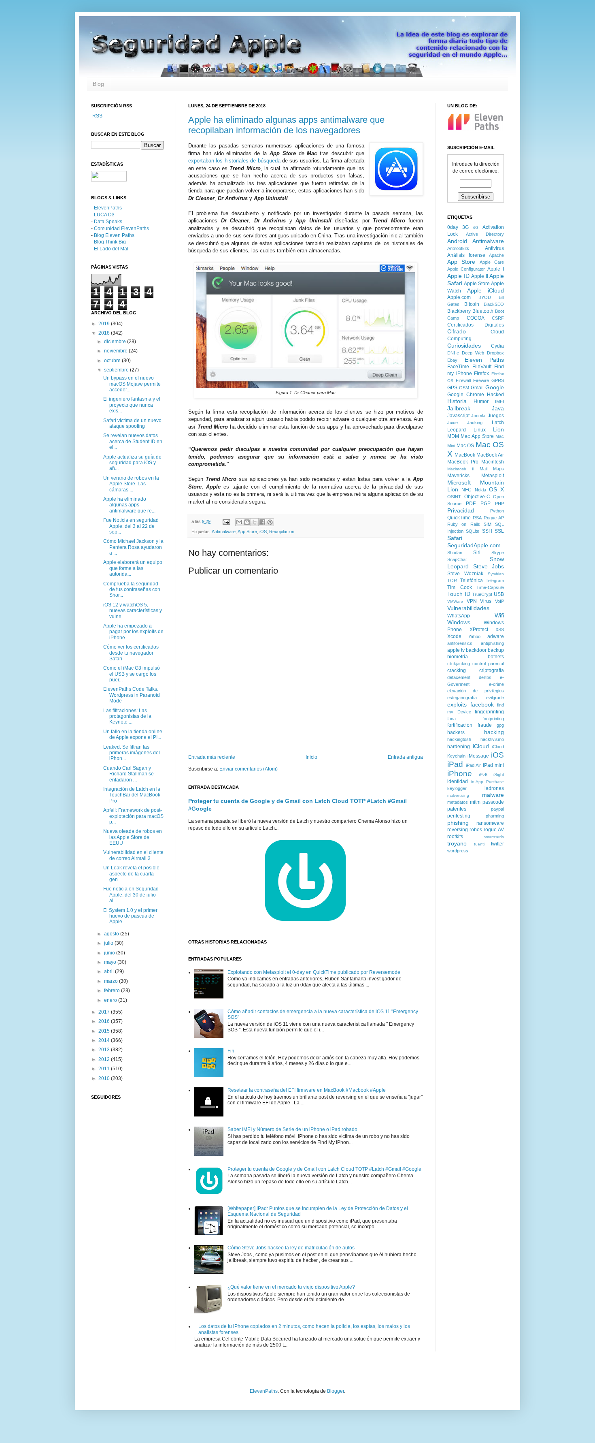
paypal (497, 809)
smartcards (494, 837)
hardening (458, 746)
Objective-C (477, 497)
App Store (247, 531)
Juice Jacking (464, 422)
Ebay (452, 360)
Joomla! (479, 415)
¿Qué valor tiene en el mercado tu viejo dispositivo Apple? (291, 1287)
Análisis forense (466, 255)
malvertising (458, 795)
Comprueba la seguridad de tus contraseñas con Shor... (131, 589)
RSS (96, 116)
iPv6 (483, 774)
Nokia (480, 489)
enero (111, 1000)
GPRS (497, 380)
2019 (104, 324)
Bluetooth (482, 311)
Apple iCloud (485, 290)
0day (452, 227)
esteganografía (462, 697)
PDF (471, 503)
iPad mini (493, 765)
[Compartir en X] (255, 522)
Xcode (454, 636)
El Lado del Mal (111, 249)
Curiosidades (464, 345)
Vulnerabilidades (468, 608)
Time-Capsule (490, 587)
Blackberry (459, 311)
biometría (457, 657)
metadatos (457, 802)
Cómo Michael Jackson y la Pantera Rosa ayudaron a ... (133, 547)
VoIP (499, 601)
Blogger (335, 1391)
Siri (476, 552)
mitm (475, 802)
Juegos (496, 415)
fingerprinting (489, 712)
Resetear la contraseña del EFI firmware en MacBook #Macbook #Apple (306, 1090)
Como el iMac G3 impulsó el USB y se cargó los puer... (131, 674)
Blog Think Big (110, 242)
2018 (104, 333)
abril (109, 971)
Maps (498, 468)
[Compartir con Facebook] (262, 522)
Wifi (499, 615)
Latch (498, 422)
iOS (263, 531)
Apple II (479, 276)
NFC (466, 490)
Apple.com (459, 297)
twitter (497, 844)
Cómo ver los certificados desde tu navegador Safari (131, 653)
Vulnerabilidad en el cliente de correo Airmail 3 (133, 855)
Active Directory (485, 234)
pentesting (458, 816)
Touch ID (458, 594)
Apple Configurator (466, 269)
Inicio (311, 757)
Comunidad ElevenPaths (121, 228)
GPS (452, 388)
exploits (457, 704)
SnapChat (457, 559)
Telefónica (471, 580)
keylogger (457, 788)
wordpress (457, 850)
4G (475, 227)
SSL (499, 531)
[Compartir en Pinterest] (270, 522)
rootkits (455, 836)
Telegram (495, 580)
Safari (454, 538)
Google (494, 387)
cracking (456, 670)
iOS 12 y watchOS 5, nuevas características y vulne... (132, 610)
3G (465, 227)
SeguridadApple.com (474, 545)
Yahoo (474, 636)
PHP (499, 503)
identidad (457, 781)
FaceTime (458, 366)
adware (495, 636)
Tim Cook (459, 587)
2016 (104, 1021)
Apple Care (492, 262)
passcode (493, 802)
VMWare (455, 601)
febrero (112, 990)
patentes (456, 809)
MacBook (465, 455)
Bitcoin (471, 304)
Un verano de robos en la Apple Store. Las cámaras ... (131, 484)
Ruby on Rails (463, 524)
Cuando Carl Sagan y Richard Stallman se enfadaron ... (128, 774)
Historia (457, 401)
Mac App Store (477, 436)
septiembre (117, 370)
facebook (482, 704)
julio (109, 943)
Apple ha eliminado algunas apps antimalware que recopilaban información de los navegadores (286, 125)
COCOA (475, 318)
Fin (230, 1051)
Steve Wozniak (465, 573)
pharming (495, 815)
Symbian (496, 574)
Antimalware (224, 531)
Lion (498, 429)
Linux (480, 430)
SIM (487, 524)
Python (497, 510)
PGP (485, 503)
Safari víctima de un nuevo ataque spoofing (132, 423)
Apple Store (477, 283)
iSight (498, 774)
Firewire (481, 380)
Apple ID (458, 276)
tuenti (479, 844)
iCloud (481, 746)
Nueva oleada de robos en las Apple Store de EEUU (132, 837)
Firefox (481, 373)
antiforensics (459, 643)
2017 (104, 1012)
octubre (113, 360)
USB (499, 594)
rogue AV (494, 829)
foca (451, 718)
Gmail (477, 388)
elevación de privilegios (475, 690)
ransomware (490, 823)
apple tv (456, 650)
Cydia (497, 346)
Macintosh (492, 462)
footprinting (493, 718)
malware (493, 795)
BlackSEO (494, 304)
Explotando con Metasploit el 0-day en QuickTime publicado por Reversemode (313, 972)
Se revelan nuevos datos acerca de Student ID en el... (132, 441)
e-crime (496, 684)
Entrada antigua (405, 757)
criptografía (491, 670)
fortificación (459, 725)
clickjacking (458, 663)
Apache (496, 255)
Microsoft (459, 482)
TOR (452, 580)
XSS (499, 629)
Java (498, 408)
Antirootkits (458, 248)
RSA (477, 517)
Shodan (454, 552)
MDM (453, 436)
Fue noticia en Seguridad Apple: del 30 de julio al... (131, 894)
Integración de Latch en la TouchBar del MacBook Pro (131, 795)
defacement (458, 677)
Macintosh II (460, 469)
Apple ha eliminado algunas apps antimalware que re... (129, 505)
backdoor (476, 650)
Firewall (463, 380)
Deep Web (473, 352)
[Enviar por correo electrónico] (239, 522)
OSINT (454, 496)
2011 (104, 1069)
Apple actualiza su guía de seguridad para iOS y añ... (132, 463)
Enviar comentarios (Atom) (248, 769)
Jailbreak (458, 408)
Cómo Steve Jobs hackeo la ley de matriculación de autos (291, 1248)
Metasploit (492, 475)
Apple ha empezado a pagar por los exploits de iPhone (133, 631)
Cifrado (456, 331)
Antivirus (494, 248)
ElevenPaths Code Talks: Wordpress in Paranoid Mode (131, 695)
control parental (488, 663)
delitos (485, 677)
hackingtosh (459, 739)
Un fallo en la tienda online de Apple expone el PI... (132, 734)
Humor (481, 401)
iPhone (459, 773)
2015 (104, 1031)
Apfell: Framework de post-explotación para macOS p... (133, 816)
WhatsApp (458, 616)
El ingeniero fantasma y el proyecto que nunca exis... (131, 405)
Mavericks (458, 475)
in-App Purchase (487, 781)
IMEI (499, 401)
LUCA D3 (104, 215)
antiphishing (492, 643)
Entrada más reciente (211, 757)
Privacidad (460, 510)
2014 (104, 1040)
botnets (496, 657)
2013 (104, 1049)
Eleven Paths (484, 359)
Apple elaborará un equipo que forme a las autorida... (132, 568)
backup (496, 650)
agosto (112, 934)
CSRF (498, 318)
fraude (485, 725)
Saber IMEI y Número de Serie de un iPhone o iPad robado (292, 1129)
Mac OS (465, 445)
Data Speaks (108, 221)
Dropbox (495, 352)
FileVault (481, 366)
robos (476, 829)
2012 (104, 1059)
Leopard (456, 430)
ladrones (494, 788)
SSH (487, 531)
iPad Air (473, 765)
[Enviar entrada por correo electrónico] (226, 521)
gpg (500, 725)
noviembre (116, 351)
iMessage (478, 756)
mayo (110, 962)
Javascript (458, 415)
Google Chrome (465, 394)
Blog (98, 84)
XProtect (479, 629)
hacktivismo (492, 739)
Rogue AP (494, 517)
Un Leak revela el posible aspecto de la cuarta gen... (131, 873)
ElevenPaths (108, 208)
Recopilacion (281, 531)
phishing (458, 823)
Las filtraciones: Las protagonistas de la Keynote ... (127, 716)
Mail (483, 468)
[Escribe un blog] (247, 522)
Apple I (495, 269)
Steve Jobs (488, 566)
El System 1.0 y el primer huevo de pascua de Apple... (130, 916)
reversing (457, 829)
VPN (472, 601)
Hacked (495, 394)
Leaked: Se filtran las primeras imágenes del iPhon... (131, 753)
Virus (485, 601)
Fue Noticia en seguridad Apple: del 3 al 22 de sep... (131, 526)
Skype (497, 552)
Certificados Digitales (475, 325)
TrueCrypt (482, 594)
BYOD (484, 297)
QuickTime (459, 518)
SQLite (472, 531)
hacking (494, 732)
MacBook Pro (462, 462)
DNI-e (453, 352)
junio (110, 953)
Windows (458, 622)
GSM (464, 387)
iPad (455, 764)
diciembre (115, 341)
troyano (457, 843)
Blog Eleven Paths (114, 235)
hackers (456, 732)
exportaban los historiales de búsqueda (234, 161)
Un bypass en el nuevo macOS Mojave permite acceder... (132, 384)
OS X (496, 489)
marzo (111, 981)
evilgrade (495, 697)
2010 (104, 1078)
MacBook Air (490, 455)
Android (457, 241)
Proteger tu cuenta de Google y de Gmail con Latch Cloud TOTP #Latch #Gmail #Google (324, 1169)
